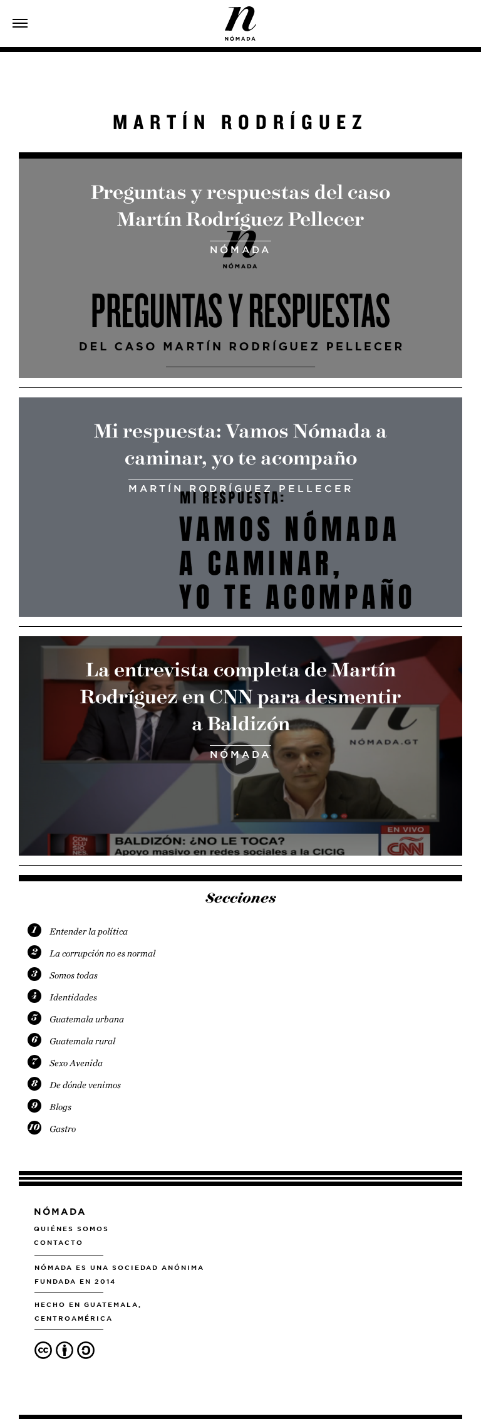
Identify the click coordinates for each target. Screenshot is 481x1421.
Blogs (60, 1107)
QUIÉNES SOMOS (71, 1228)
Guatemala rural (82, 1041)
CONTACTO (58, 1242)
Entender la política (88, 931)
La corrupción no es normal (102, 953)
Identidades (73, 997)
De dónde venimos (85, 1085)
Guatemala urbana (86, 1019)
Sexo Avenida (76, 1063)
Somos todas (73, 975)
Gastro (62, 1129)
